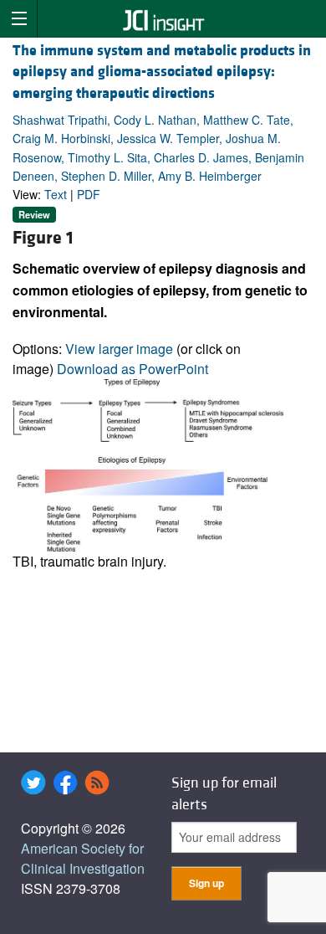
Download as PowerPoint (132, 368)
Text (55, 194)
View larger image (119, 348)
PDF (88, 194)
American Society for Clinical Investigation (83, 858)
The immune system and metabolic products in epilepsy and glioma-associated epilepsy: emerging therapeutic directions (162, 71)
